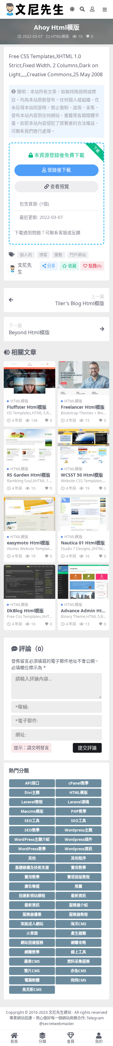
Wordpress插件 (78, 839)
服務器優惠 (32, 914)
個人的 (26, 254)
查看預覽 (59, 186)
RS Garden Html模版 (28, 475)
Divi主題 (32, 792)
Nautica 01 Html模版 (83, 543)
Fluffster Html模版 (26, 407)
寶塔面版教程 (78, 877)
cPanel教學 (78, 783)
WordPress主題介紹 (32, 839)
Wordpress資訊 (78, 848)
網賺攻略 (78, 942)
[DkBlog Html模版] (29, 582)
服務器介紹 (78, 905)
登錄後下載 (59, 170)
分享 (51, 266)
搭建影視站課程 (32, 895)
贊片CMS (32, 970)
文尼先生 (25, 268)
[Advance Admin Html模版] (83, 582)
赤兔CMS (78, 970)
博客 (43, 254)
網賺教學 (32, 952)
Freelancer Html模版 (83, 407)
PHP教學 (78, 811)
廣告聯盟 (32, 886)
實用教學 (78, 867)
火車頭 (32, 933)
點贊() (95, 266)
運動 (58, 254)
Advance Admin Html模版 (83, 613)
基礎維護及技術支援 (32, 867)
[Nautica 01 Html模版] (83, 514)
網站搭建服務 (32, 942)
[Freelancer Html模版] (83, 378)
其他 (32, 858)
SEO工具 (32, 820)
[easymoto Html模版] (29, 514)
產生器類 (78, 933)
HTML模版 (60, 36)
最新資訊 (78, 895)
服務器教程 (78, 914)
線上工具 (78, 952)
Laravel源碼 (78, 802)
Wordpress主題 (78, 830)
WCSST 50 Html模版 (82, 475)
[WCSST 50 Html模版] (83, 446)
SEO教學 (32, 830)
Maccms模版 (32, 811)
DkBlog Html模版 (25, 611)
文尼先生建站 (60, 1012)
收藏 (72, 266)
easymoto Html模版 (28, 543)
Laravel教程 (32, 802)
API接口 (32, 783)
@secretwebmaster (56, 1023)
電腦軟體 (32, 980)
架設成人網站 (32, 924)
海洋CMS (78, 924)
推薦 (78, 886)
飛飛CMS (78, 980)
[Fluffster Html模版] (29, 378)
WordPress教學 (32, 848)
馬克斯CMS (32, 989)
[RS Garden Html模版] (29, 446)
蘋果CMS (32, 961)
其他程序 (78, 858)
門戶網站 (78, 254)
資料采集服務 (78, 961)
